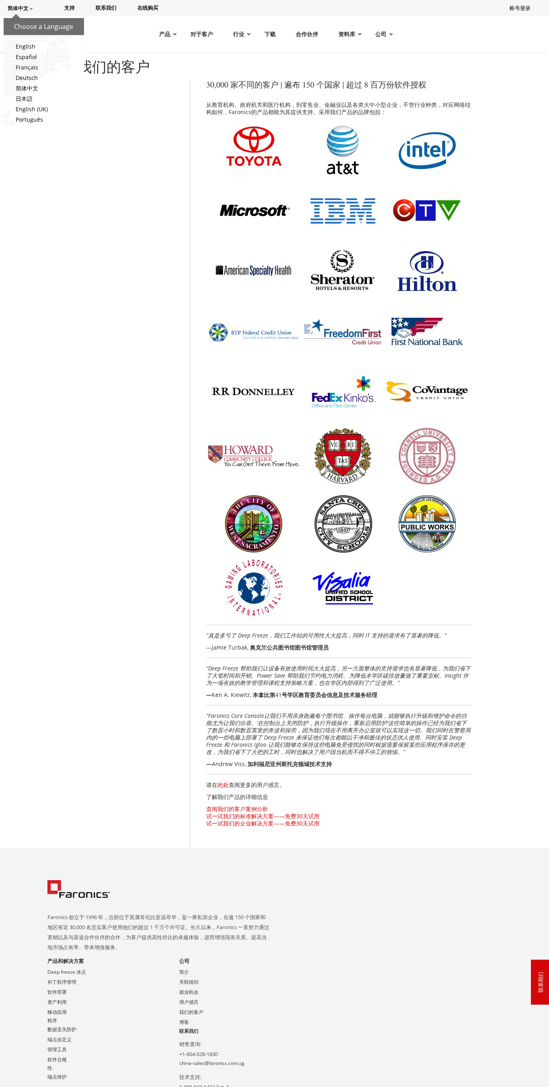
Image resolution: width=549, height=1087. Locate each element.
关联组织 (189, 982)
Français (27, 67)
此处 (223, 785)
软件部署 (57, 992)
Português (29, 119)
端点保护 (57, 1076)
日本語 (24, 98)
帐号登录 (520, 8)
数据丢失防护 (61, 1029)
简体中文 (27, 88)
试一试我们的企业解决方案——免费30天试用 (263, 823)
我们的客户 (191, 1012)
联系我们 (189, 1031)
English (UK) (32, 109)
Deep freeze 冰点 (66, 971)
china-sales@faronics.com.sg (211, 1063)
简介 (184, 971)
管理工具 (57, 1049)
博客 (184, 1022)
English (25, 46)
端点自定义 (59, 1039)
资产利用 (57, 1002)
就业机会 (189, 992)
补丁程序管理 (61, 982)
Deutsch (27, 78)
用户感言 (189, 1002)
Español (26, 57)
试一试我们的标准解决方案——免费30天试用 (263, 816)
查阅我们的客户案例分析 (237, 809)
